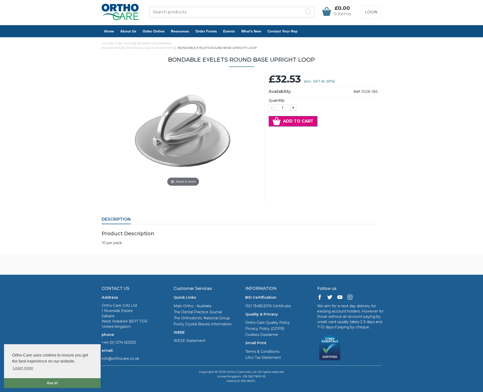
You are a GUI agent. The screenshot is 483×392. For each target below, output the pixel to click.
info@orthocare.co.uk (120, 358)
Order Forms (206, 31)
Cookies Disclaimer (261, 334)
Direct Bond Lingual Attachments (149, 48)
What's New (251, 31)
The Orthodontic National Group (202, 318)
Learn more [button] (23, 368)
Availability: (280, 91)
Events (229, 31)
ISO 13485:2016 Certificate (268, 306)
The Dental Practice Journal (198, 312)
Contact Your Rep (282, 31)
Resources (180, 31)
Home (109, 31)
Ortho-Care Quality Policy (267, 322)
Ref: (356, 91)
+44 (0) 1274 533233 (119, 342)
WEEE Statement (190, 340)
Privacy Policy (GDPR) (264, 328)
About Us (128, 31)
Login (371, 12)
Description (116, 219)
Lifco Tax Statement (263, 357)
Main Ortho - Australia (192, 306)
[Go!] (308, 12)
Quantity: (277, 100)
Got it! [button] (52, 383)
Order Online (154, 31)
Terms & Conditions (262, 351)
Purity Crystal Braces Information (203, 324)
